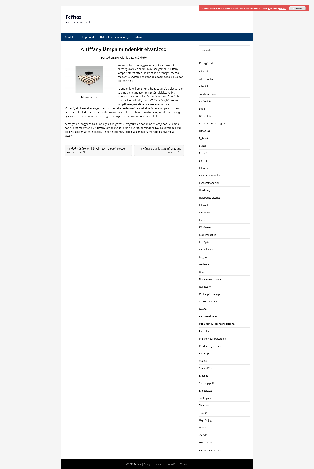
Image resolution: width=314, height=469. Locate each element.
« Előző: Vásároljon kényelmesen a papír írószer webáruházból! (96, 150)
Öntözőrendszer (208, 301)
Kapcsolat (88, 37)
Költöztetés (205, 227)
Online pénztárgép (209, 294)
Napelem (204, 271)
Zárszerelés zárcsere (210, 450)
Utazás (203, 427)
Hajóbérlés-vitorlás (209, 197)
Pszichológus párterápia (212, 338)
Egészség (204, 138)
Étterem (203, 168)
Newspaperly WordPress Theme (170, 464)
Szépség (203, 375)
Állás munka (206, 79)
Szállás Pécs (205, 368)
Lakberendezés (207, 234)
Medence (204, 264)
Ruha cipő (204, 353)
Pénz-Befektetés (208, 316)
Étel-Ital (203, 160)
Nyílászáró (205, 286)
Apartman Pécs (207, 93)
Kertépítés (204, 212)
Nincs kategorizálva (210, 279)
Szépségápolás (207, 383)
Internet (203, 205)
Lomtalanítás (206, 249)
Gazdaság (204, 190)
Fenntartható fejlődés (211, 175)
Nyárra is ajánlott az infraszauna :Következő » (161, 150)
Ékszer (202, 145)
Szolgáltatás (205, 390)
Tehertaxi (204, 405)
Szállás (203, 360)
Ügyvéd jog (205, 420)
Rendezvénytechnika (210, 346)
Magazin (203, 257)
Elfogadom (298, 8)
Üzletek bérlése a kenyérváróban (121, 37)
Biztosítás (204, 130)
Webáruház (205, 442)
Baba (202, 108)
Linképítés (204, 242)
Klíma (202, 220)
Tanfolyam (205, 398)
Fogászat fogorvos (209, 182)
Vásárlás (203, 435)
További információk (277, 8)
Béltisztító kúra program (212, 123)
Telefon (203, 412)
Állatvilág (204, 86)
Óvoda (203, 308)
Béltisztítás (205, 116)
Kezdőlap (70, 37)
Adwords (204, 71)
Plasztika (204, 331)
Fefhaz (73, 16)
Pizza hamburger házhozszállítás (217, 323)
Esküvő (203, 153)
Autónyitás (205, 101)
